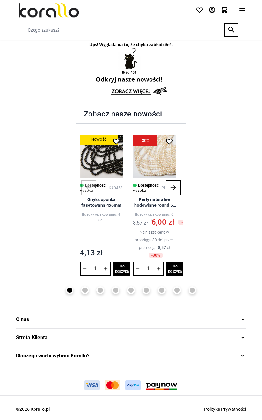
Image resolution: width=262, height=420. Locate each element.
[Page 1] (69, 290)
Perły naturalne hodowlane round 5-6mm (154, 202)
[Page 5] (131, 290)
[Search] (231, 30)
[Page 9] (192, 290)
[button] (88, 187)
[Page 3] (100, 290)
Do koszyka (122, 269)
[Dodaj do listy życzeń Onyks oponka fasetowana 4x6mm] (116, 141)
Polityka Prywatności (225, 409)
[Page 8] (177, 290)
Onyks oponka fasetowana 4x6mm (101, 202)
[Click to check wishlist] (199, 10)
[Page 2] (85, 290)
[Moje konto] (212, 10)
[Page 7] (161, 290)
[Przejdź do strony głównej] (102, 10)
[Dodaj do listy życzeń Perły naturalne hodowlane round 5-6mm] (169, 141)
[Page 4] (115, 290)
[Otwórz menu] (242, 10)
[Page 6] (146, 290)
